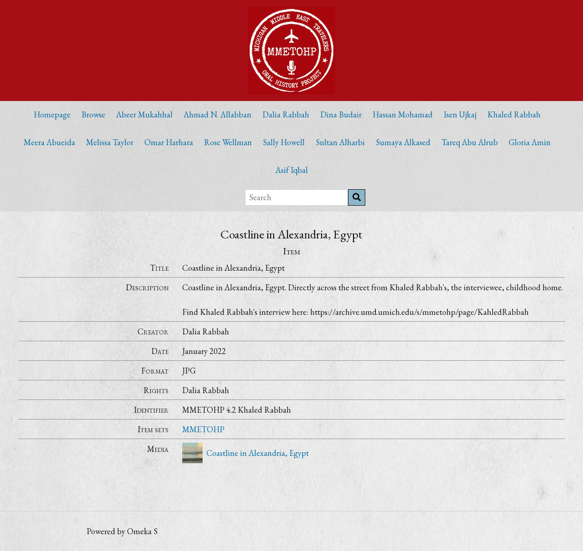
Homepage (52, 114)
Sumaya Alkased (403, 142)
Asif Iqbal (292, 170)
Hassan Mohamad (403, 114)
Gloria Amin (530, 142)
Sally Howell (284, 142)
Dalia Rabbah (285, 114)
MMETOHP (203, 429)
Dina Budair (341, 114)
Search (356, 197)
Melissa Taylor (109, 142)
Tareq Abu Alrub (469, 142)
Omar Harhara (168, 142)
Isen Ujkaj (460, 114)
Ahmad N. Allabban (217, 114)
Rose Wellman (228, 142)
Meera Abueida (49, 142)
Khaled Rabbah (514, 114)
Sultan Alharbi (340, 142)
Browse (93, 114)
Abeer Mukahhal (144, 114)
